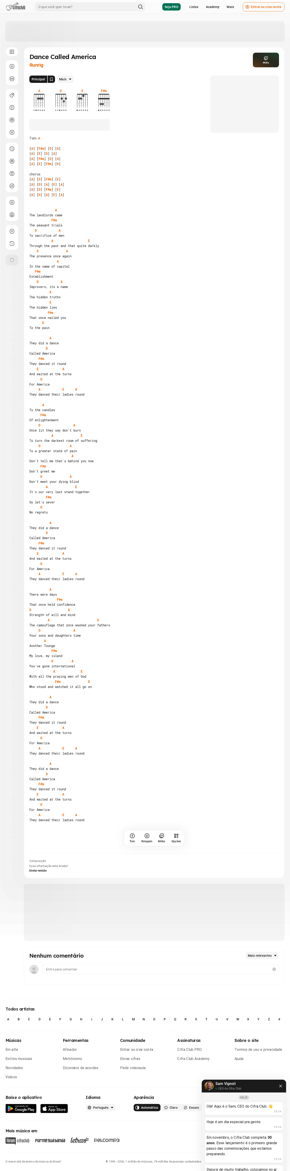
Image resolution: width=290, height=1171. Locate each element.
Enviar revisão (38, 870)
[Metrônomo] (11, 214)
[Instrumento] (11, 95)
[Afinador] (11, 202)
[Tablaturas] (11, 148)
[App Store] (54, 1108)
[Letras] (80, 1140)
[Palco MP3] (107, 1140)
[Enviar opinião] (11, 231)
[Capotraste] (11, 119)
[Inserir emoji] (274, 969)
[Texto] (11, 173)
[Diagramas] (11, 161)
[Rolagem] (11, 66)
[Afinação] (11, 132)
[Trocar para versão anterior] (11, 243)
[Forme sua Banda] (50, 1140)
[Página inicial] (16, 6)
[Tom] (11, 107)
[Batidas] (11, 185)
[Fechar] (280, 1086)
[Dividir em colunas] (11, 78)
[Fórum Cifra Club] (17, 1141)
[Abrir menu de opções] (12, 51)
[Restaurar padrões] (12, 260)
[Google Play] (21, 1108)
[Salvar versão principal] (51, 79)
